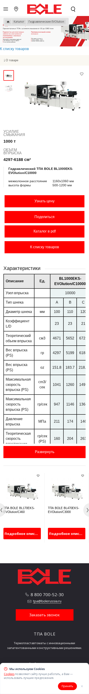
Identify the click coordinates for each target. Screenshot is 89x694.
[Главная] (8, 22)
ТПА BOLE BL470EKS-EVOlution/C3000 (63, 510)
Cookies (9, 674)
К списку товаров (44, 247)
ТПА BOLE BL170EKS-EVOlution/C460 (19, 510)
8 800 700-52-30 (47, 595)
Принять (67, 686)
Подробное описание (23, 533)
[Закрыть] (82, 686)
